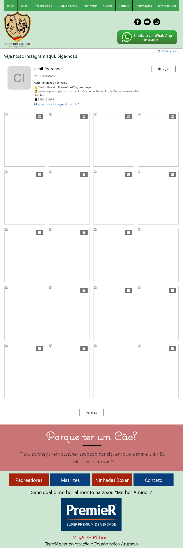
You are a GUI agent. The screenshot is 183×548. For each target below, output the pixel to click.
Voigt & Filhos (90, 537)
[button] (143, 5)
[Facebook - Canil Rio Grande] (137, 21)
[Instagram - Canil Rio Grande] (156, 21)
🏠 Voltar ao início (168, 51)
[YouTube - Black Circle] (147, 21)
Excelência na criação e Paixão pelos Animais (91, 544)
